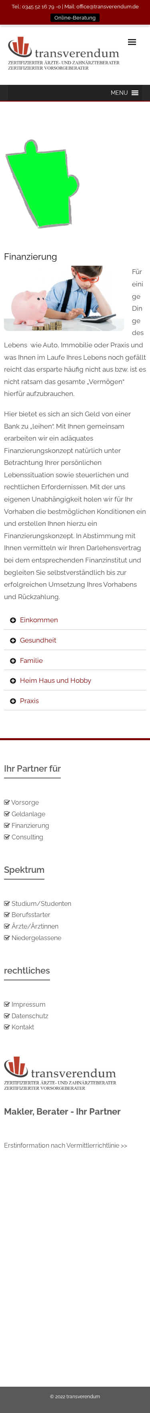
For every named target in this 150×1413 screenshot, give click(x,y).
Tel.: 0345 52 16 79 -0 (36, 7)
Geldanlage (27, 814)
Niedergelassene (36, 938)
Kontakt (22, 1027)
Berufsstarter (31, 915)
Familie (31, 660)
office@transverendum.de (107, 7)
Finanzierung (30, 825)
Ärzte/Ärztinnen (35, 926)
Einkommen (39, 620)
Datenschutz (30, 1016)
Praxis (29, 701)
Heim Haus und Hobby (55, 680)
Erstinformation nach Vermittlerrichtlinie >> (65, 1145)
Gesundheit (38, 640)
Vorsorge (25, 802)
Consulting (27, 837)
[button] (119, 93)
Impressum (29, 1004)
